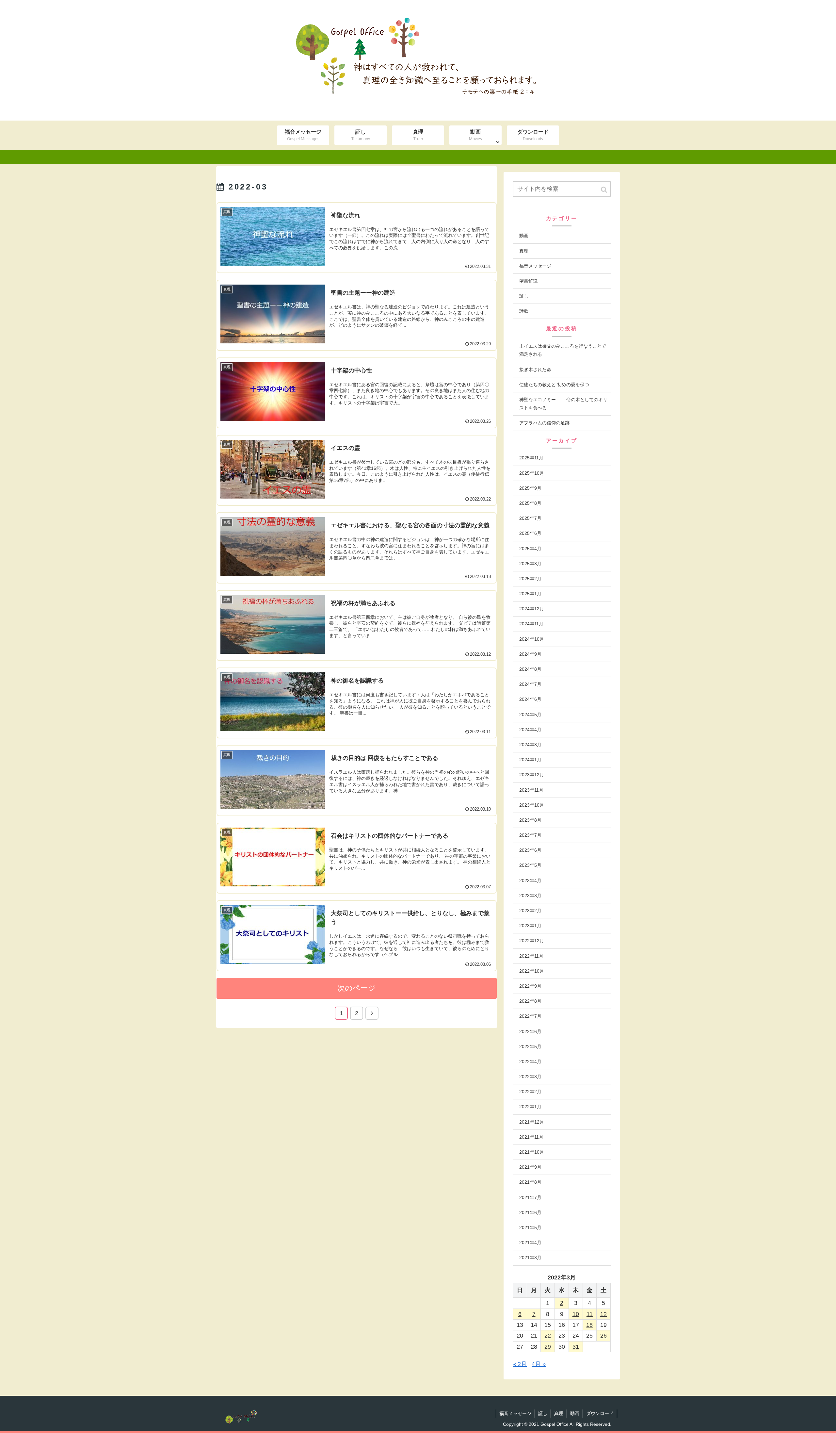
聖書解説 (528, 281)
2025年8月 (530, 503)
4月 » (539, 1364)
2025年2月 (530, 578)
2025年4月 (530, 548)
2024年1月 (530, 759)
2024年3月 (530, 744)
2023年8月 (530, 820)
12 (603, 1314)
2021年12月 (531, 1122)
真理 (523, 251)
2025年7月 (530, 518)
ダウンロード (600, 1413)
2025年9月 (530, 488)
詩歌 (523, 311)
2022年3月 (530, 1076)
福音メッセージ (535, 266)
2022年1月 (530, 1106)
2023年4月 (530, 880)
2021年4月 (530, 1242)
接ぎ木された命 (535, 369)
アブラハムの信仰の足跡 (544, 422)
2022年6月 (530, 1031)
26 (603, 1335)
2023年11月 (531, 790)
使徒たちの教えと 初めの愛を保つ (554, 384)
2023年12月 (531, 774)
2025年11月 (531, 457)
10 (575, 1314)
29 (547, 1346)
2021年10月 (531, 1152)
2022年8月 (530, 1001)
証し (523, 296)
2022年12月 (531, 940)
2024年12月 (531, 608)
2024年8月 (530, 669)
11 (590, 1314)
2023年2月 (530, 910)
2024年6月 (530, 699)
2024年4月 (530, 729)
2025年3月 (530, 563)
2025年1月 (530, 593)
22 (547, 1335)
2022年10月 (531, 971)
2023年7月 (530, 835)
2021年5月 (530, 1227)
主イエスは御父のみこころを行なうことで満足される (562, 350)
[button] (604, 190)
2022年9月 (530, 986)
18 (589, 1325)
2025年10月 (531, 473)
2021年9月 (530, 1167)
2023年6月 (530, 850)
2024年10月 (531, 639)
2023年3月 (530, 895)
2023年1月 (530, 925)
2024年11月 (531, 623)
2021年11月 (531, 1137)
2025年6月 (530, 533)
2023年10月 (531, 805)
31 (575, 1346)
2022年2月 (530, 1091)
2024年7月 (530, 684)
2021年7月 (530, 1197)
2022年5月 (530, 1046)
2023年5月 (530, 865)
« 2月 (520, 1364)
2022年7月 (530, 1016)
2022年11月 (531, 956)
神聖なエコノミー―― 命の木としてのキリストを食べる (563, 403)
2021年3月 (530, 1257)
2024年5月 (530, 714)
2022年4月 (530, 1061)
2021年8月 (530, 1182)
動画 (523, 235)
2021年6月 (530, 1212)
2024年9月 (530, 654)
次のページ (356, 988)
